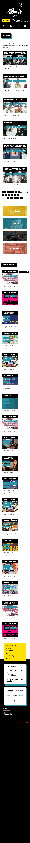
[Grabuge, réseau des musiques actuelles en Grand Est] (19, 691)
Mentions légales (11, 656)
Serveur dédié (6, 710)
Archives (8, 653)
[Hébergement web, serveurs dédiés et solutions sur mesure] (8, 715)
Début (4, 192)
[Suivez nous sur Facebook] (11, 26)
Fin (21, 198)
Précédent (10, 192)
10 (11, 198)
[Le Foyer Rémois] (15, 695)
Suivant (16, 198)
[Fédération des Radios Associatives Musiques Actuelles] (10, 691)
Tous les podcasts (23, 271)
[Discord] (25, 26)
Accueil (8, 659)
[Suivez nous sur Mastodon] (4, 26)
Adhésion (9, 651)
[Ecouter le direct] (13, 21)
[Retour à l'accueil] (15, 16)
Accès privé (25, 722)
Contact (8, 648)
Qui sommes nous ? (12, 645)
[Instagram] (18, 26)
